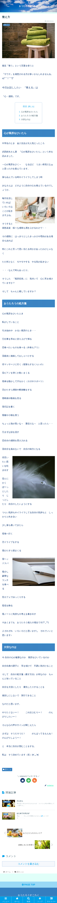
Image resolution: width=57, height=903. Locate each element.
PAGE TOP (29, 885)
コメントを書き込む (28, 864)
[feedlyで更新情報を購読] (28, 780)
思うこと (8, 769)
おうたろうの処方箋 (29, 116)
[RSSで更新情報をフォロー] (34, 780)
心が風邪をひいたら (29, 112)
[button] (51, 484)
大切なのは (26, 119)
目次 (25, 106)
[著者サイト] (22, 780)
